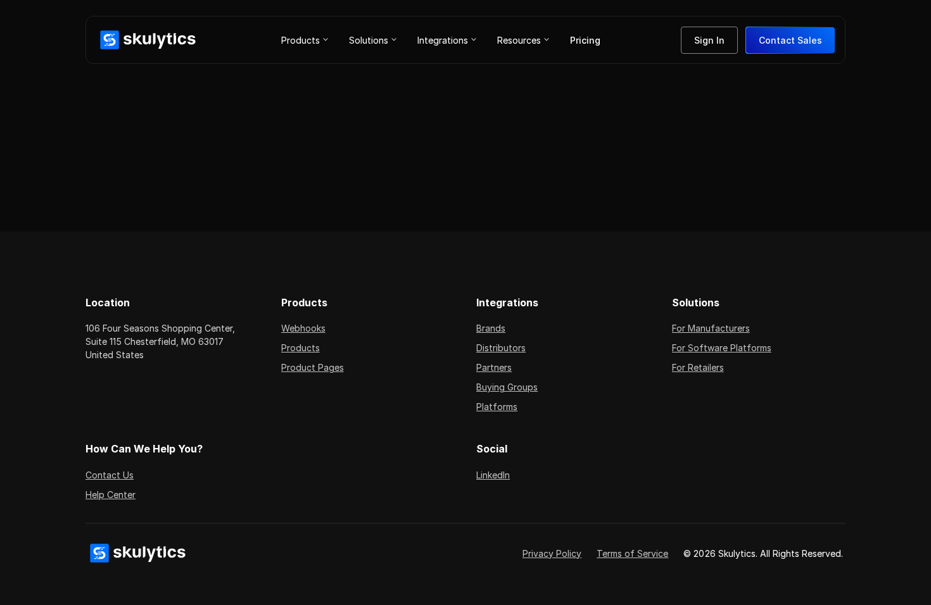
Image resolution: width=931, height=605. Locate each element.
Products (300, 347)
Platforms (496, 406)
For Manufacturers (711, 328)
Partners (494, 367)
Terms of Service (632, 553)
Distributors (501, 347)
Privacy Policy (551, 553)
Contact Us (110, 475)
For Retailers (698, 367)
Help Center (111, 494)
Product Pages (312, 367)
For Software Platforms (721, 347)
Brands (490, 328)
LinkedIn (493, 475)
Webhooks (303, 328)
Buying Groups (507, 387)
